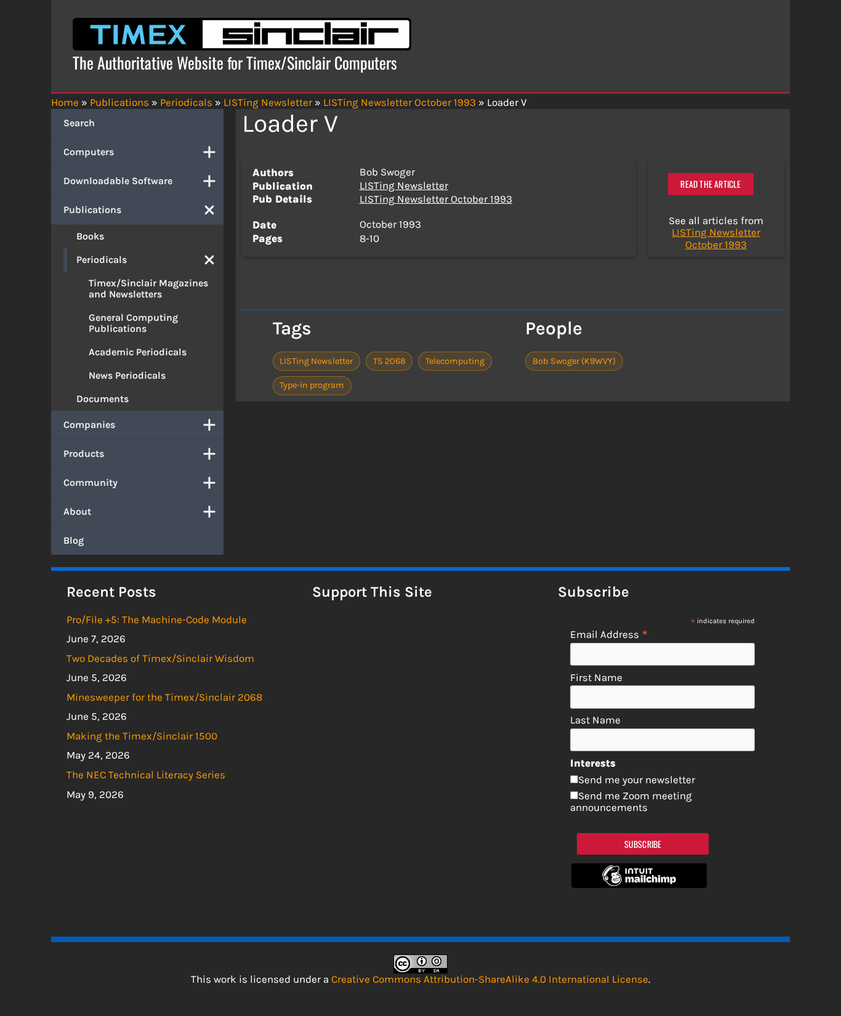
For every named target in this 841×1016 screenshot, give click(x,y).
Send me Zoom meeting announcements (631, 801)
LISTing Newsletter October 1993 (436, 199)
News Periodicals (127, 375)
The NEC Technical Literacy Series (145, 774)
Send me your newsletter (636, 779)
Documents (102, 399)
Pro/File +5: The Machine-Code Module (156, 619)
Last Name (595, 720)
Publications (92, 210)
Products (83, 453)
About (77, 511)
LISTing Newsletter (404, 185)
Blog (73, 540)
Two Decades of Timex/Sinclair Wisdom (160, 658)
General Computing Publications (133, 323)
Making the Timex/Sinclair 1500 (141, 736)
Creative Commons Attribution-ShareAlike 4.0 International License (489, 979)
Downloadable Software (117, 181)
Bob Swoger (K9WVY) (574, 361)
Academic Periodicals (138, 352)
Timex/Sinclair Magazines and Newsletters (148, 288)
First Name (596, 677)
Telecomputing (455, 361)
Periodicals (101, 259)
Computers (88, 152)
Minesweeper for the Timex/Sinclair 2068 (164, 697)
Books (90, 236)
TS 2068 (389, 361)
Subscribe (643, 843)
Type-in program (312, 385)
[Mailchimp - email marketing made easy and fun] (639, 884)
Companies (89, 424)
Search (79, 123)
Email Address (609, 634)
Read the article (710, 183)
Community (90, 482)
